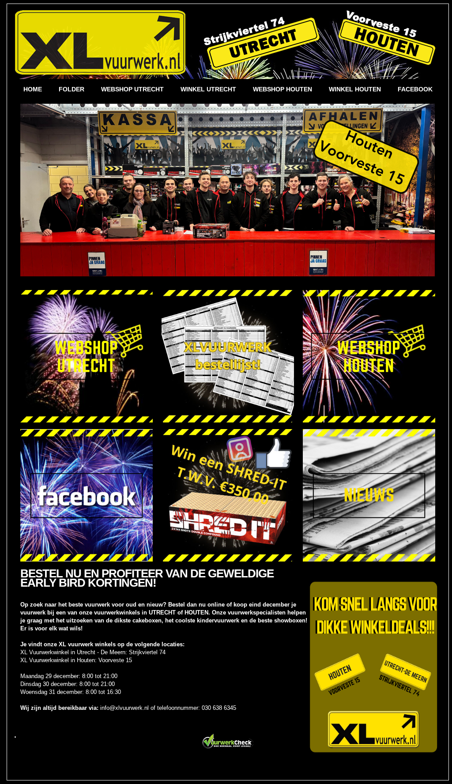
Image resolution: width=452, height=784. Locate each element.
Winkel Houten (355, 89)
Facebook (415, 89)
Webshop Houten (282, 89)
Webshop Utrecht (132, 89)
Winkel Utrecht (208, 89)
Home (32, 89)
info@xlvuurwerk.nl (124, 708)
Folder (71, 89)
